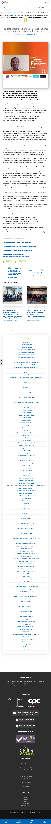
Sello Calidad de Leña (26, 611)
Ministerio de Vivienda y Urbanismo (26, 561)
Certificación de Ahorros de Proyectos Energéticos (26, 402)
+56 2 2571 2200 (25, 803)
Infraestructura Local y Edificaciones (26, 490)
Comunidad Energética (26, 422)
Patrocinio (25, 799)
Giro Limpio (26, 475)
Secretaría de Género (26, 609)
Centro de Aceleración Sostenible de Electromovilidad (26, 395)
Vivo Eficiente (26, 647)
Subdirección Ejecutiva (26, 629)
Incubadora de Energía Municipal (26, 483)
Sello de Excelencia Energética (26, 616)
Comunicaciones (26, 420)
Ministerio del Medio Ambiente (26, 566)
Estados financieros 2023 (26, 776)
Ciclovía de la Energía (26, 410)
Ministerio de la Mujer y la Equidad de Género (26, 541)
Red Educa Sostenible (20, 234)
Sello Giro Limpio (26, 619)
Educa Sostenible (31, 320)
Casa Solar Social (26, 392)
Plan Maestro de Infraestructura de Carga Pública (26, 586)
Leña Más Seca (26, 501)
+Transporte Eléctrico (26, 344)
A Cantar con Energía (26, 347)
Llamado (26, 506)
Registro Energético (26, 601)
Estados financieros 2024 (26, 778)
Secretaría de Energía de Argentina (26, 604)
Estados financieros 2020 (26, 770)
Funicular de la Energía (26, 468)
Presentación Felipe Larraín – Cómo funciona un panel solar (19, 246)
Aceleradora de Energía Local (26, 352)
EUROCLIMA (26, 458)
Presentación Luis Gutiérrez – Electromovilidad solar (17, 250)
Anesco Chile (26, 375)
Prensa (25, 801)
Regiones (26, 599)
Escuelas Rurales (26, 450)
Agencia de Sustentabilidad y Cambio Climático (26, 367)
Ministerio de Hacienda (26, 536)
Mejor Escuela (26, 508)
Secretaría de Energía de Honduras (26, 606)
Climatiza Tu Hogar (26, 412)
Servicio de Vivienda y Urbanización (26, 621)
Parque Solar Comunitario (26, 579)
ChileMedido (26, 407)
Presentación (6, 254)
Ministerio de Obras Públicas (26, 551)
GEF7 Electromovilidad (26, 470)
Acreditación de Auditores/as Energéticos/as (26, 362)
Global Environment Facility (26, 478)
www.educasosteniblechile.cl (39, 234)
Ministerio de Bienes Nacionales (26, 523)
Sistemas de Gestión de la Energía (26, 626)
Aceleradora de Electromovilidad (26, 349)
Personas (26, 581)
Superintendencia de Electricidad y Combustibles (26, 634)
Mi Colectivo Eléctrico (26, 518)
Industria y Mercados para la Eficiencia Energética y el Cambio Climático (26, 485)
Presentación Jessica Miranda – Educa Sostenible (17, 242)
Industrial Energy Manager (26, 488)
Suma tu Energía (26, 631)
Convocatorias (26, 428)
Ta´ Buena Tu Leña (26, 637)
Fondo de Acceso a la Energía (26, 460)
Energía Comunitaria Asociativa (26, 445)
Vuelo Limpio (17, 321)
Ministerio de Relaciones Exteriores (26, 553)
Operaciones (26, 576)
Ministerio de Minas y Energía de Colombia (26, 546)
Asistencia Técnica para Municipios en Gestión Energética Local (26, 377)
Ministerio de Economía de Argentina (26, 528)
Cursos (26, 430)
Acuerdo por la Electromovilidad (26, 365)
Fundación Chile (26, 465)
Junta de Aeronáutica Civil (26, 493)
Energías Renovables (26, 448)
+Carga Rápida (26, 342)
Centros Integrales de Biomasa (26, 400)
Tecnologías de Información (26, 639)
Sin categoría (26, 624)
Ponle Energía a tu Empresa (26, 589)
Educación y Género (26, 440)
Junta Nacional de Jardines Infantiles (26, 496)
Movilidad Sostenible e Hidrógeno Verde (26, 569)
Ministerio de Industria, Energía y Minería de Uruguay (26, 538)
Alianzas (26, 372)
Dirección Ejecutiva (26, 435)
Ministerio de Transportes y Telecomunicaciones (26, 558)
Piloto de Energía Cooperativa (26, 584)
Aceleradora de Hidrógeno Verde (26, 357)
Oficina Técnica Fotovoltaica (26, 574)
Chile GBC (26, 405)
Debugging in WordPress (15, 15)
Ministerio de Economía (26, 526)
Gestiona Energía (26, 473)
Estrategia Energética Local (26, 453)
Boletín (26, 380)
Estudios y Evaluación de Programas (26, 455)
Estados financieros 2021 (26, 772)
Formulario (25, 797)
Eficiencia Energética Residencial (26, 443)
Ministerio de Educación (26, 531)
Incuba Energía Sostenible (26, 480)
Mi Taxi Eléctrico (26, 521)
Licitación (26, 503)
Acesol (26, 360)
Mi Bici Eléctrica (26, 513)
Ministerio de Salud (26, 556)
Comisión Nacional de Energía (26, 415)
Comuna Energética (26, 417)
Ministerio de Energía (22, 261)
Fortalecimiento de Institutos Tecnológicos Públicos (26, 463)
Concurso (26, 425)
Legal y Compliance (26, 498)
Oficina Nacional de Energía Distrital (26, 571)
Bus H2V (26, 382)
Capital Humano (26, 385)
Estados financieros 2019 (26, 767)
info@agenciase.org (25, 805)
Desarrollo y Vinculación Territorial (26, 433)
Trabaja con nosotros (26, 642)
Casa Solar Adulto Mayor (26, 390)
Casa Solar (26, 387)
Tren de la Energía (26, 644)
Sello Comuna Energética (26, 614)
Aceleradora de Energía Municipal (26, 355)
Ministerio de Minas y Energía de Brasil (26, 543)
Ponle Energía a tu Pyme (26, 591)
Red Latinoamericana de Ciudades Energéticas (26, 596)
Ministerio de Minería (26, 548)
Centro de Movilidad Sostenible (26, 397)
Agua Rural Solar (26, 370)
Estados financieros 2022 (26, 774)
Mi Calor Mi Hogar (26, 516)
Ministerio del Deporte (26, 564)
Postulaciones (26, 594)
